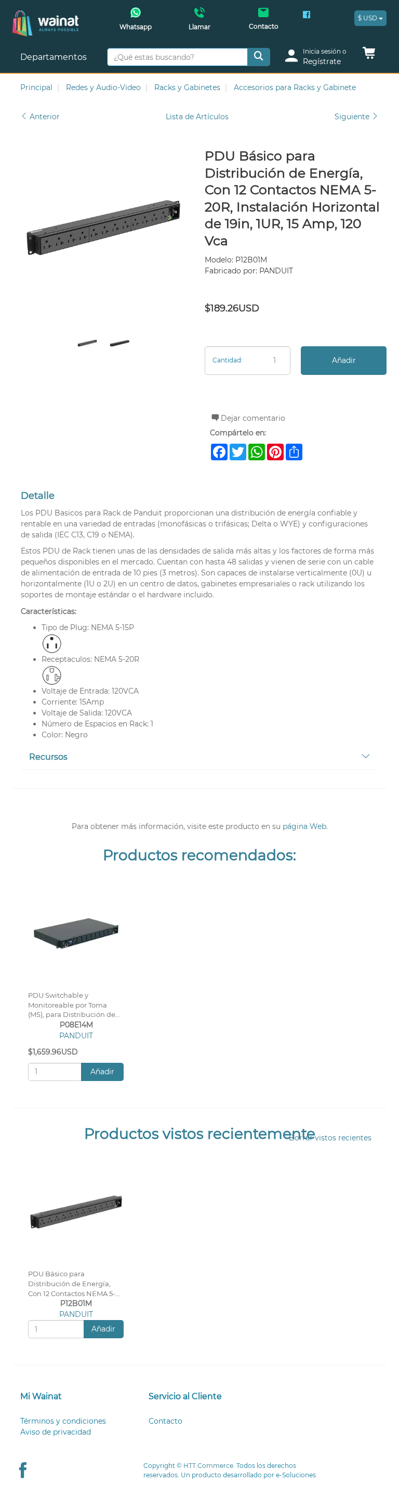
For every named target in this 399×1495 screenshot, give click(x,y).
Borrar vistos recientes (330, 1137)
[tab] (199, 758)
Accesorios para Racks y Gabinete (295, 87)
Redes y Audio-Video (103, 87)
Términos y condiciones (63, 1421)
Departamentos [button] (54, 57)
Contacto (165, 1421)
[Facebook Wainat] (306, 15)
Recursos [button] (48, 757)
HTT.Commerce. (209, 1465)
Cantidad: (227, 360)
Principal (36, 87)
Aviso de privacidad (55, 1432)
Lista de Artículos (197, 116)
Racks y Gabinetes (187, 87)
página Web (304, 826)
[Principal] (45, 16)
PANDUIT (76, 1035)
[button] (369, 55)
